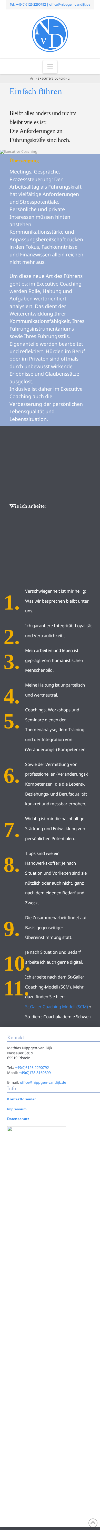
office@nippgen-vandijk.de (69, 4)
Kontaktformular (21, 1099)
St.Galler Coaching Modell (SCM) (56, 1007)
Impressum (16, 1109)
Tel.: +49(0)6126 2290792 (28, 4)
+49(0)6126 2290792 (32, 1067)
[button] (50, 66)
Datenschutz (18, 1119)
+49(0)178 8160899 (35, 1072)
